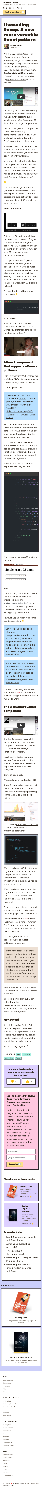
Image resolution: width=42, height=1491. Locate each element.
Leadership (7, 1431)
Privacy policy (8, 1475)
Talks (4, 1389)
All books (6, 1410)
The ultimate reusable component (20, 709)
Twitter (5, 1463)
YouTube (6, 1472)
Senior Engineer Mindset (11, 1404)
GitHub (5, 1469)
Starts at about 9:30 (13, 775)
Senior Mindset (8, 1428)
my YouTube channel (16, 79)
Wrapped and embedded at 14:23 (20, 780)
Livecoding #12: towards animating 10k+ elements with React (18, 1267)
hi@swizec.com (8, 1485)
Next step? (12, 1020)
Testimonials (7, 1457)
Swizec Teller (19, 3)
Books (12, 8)
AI (3, 1434)
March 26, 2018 (12, 654)
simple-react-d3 (12, 120)
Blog (5, 8)
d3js (18, 1054)
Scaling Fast (7, 1401)
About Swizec (8, 1455)
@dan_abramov (14, 401)
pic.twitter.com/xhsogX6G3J (19, 411)
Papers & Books (8, 1445)
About (19, 8)
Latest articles (8, 1380)
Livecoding (9, 1058)
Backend (6, 1440)
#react (22, 398)
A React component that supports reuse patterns (20, 366)
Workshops (7, 1416)
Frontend (26, 1054)
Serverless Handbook (10, 1407)
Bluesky (5, 1466)
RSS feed (6, 1392)
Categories (7, 1383)
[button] (21, 96)
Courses (6, 1413)
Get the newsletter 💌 (14, 12)
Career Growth (8, 1442)
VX (5, 161)
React (18, 1058)
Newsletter (7, 1460)
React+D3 (22, 193)
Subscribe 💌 (15, 1164)
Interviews (6, 1386)
